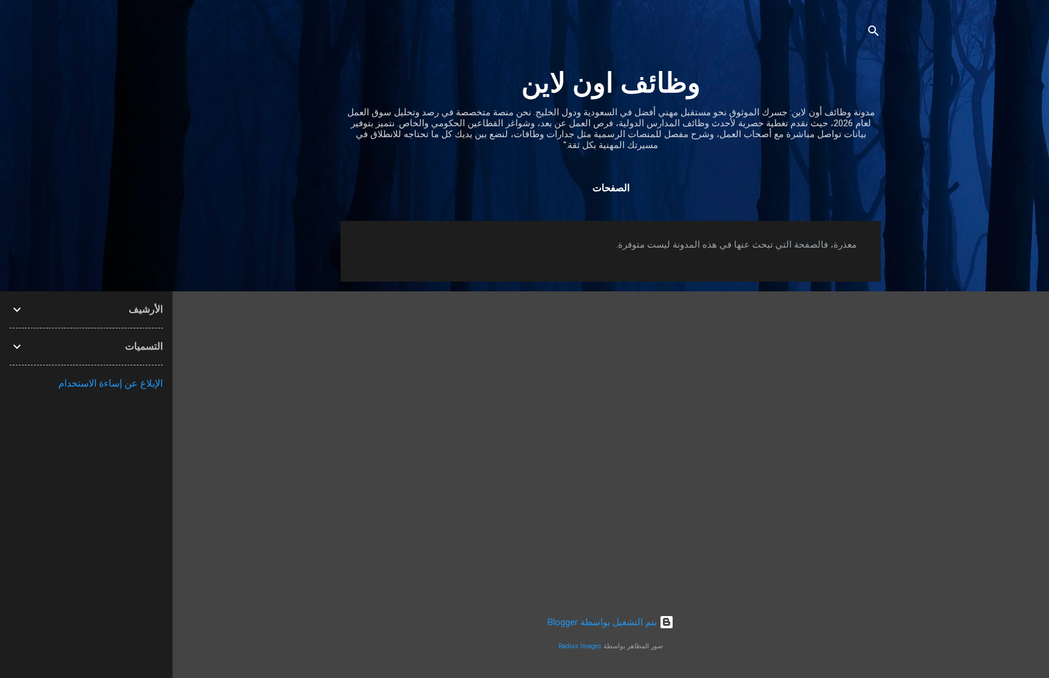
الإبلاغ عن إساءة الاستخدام (110, 383)
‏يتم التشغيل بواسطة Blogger (603, 622)
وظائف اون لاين (611, 83)
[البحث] (873, 33)
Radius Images (580, 646)
